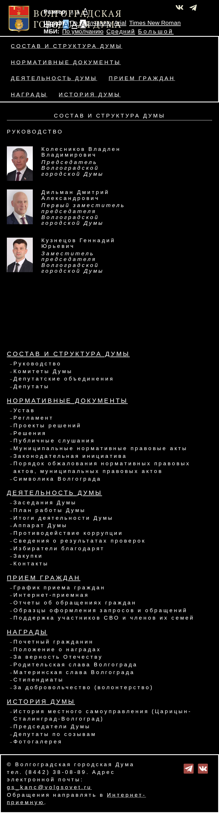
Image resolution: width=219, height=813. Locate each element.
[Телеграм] (189, 768)
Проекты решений (47, 425)
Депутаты (31, 386)
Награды (29, 95)
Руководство (37, 364)
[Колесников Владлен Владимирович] (20, 163)
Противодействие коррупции (68, 533)
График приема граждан (59, 587)
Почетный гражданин (53, 642)
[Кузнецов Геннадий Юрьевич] (20, 254)
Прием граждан (142, 78)
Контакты (31, 564)
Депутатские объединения (63, 379)
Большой (156, 31)
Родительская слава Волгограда (75, 665)
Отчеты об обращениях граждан (75, 603)
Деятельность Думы (54, 78)
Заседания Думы (45, 502)
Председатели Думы (52, 726)
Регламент (33, 418)
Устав (24, 410)
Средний (120, 31)
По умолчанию (90, 22)
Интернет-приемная (51, 595)
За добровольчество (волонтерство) (83, 687)
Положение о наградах (57, 649)
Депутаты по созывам (54, 734)
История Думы (90, 95)
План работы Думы (49, 510)
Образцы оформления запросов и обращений (100, 610)
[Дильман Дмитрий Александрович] (20, 206)
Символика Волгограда (57, 479)
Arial (120, 22)
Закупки (28, 556)
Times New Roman (155, 22)
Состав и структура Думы (66, 46)
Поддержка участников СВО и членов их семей (103, 618)
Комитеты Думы (43, 371)
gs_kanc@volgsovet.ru (49, 787)
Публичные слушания (54, 441)
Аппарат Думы (40, 525)
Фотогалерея (37, 742)
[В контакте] (203, 768)
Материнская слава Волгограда (74, 672)
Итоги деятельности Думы (63, 518)
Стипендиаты (38, 680)
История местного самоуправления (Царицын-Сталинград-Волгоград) (102, 715)
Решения (29, 433)
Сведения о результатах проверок (79, 541)
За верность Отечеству (58, 657)
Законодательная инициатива (70, 456)
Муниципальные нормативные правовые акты (100, 448)
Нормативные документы (66, 62)
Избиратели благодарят (59, 548)
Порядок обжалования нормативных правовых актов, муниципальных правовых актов (101, 467)
